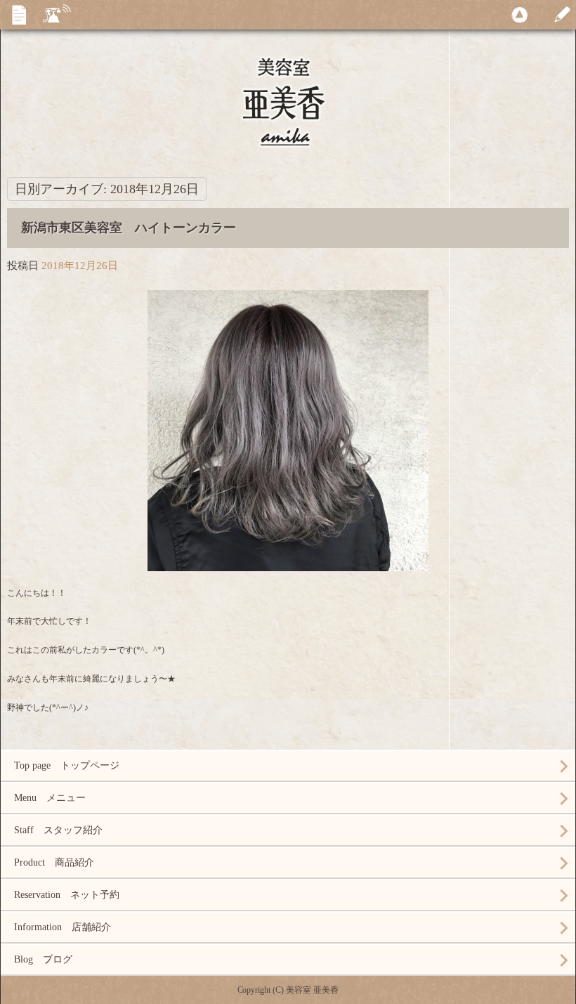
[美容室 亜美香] (288, 119)
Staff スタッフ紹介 (58, 830)
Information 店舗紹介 (62, 927)
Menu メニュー (50, 798)
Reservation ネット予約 (66, 894)
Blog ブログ (43, 959)
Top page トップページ (66, 765)
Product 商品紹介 (54, 862)
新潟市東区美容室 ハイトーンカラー (128, 228)
